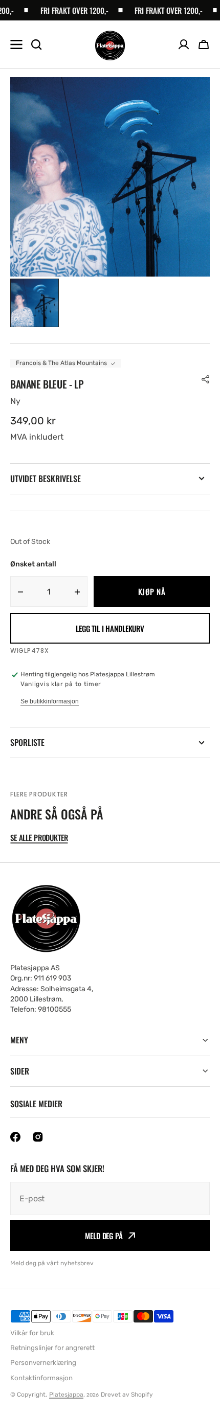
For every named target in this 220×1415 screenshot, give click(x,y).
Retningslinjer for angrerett (52, 1348)
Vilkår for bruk (32, 1333)
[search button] (36, 44)
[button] (203, 44)
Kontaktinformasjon (41, 1378)
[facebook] (15, 1137)
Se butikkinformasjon (49, 701)
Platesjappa (66, 1394)
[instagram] (38, 1137)
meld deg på (103, 1235)
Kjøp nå (152, 591)
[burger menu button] (16, 44)
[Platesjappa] (110, 44)
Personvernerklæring (43, 1362)
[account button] (184, 44)
